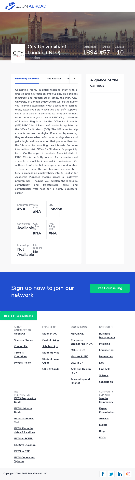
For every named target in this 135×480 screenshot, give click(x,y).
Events (103, 425)
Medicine (104, 344)
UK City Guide (50, 369)
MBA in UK (77, 334)
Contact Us (20, 346)
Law (101, 363)
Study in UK (49, 334)
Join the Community (106, 400)
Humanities (106, 356)
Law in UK (77, 363)
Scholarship (106, 382)
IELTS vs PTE (22, 451)
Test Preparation (22, 393)
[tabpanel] (46, 175)
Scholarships (50, 346)
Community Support (106, 393)
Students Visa (50, 353)
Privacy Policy (22, 363)
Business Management (107, 335)
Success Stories (23, 340)
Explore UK (49, 327)
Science (103, 375)
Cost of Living (50, 340)
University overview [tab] (27, 78)
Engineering (106, 350)
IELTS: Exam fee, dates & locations (24, 430)
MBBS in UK (78, 350)
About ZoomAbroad (22, 328)
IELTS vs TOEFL (23, 438)
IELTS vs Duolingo (25, 445)
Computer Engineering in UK (82, 342)
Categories (106, 327)
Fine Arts (104, 369)
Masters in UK (79, 356)
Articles (104, 418)
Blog (102, 431)
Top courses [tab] (54, 78)
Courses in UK (79, 327)
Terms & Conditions (20, 354)
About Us (20, 334)
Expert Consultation (106, 410)
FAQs (102, 437)
